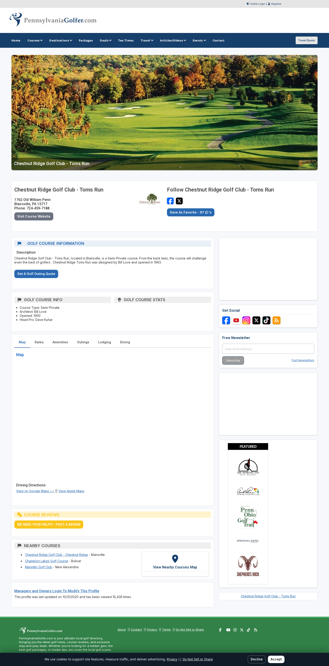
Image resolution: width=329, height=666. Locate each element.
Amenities (60, 342)
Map (22, 342)
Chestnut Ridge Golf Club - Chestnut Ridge (56, 555)
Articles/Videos (171, 40)
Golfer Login (257, 3)
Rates (39, 342)
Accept (276, 659)
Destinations (59, 40)
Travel (145, 40)
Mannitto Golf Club (38, 567)
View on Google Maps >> (35, 491)
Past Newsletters (303, 360)
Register (276, 3)
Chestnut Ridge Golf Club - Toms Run (268, 596)
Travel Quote (306, 40)
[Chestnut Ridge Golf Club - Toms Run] (307, 167)
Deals (104, 40)
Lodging (104, 342)
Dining (125, 342)
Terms (166, 629)
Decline (257, 659)
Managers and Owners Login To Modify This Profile (56, 591)
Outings (83, 342)
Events (198, 40)
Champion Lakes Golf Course (46, 561)
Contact (136, 629)
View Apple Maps (71, 491)
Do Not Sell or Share (190, 629)
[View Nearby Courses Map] (175, 564)
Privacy (152, 629)
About (122, 629)
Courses (33, 40)
